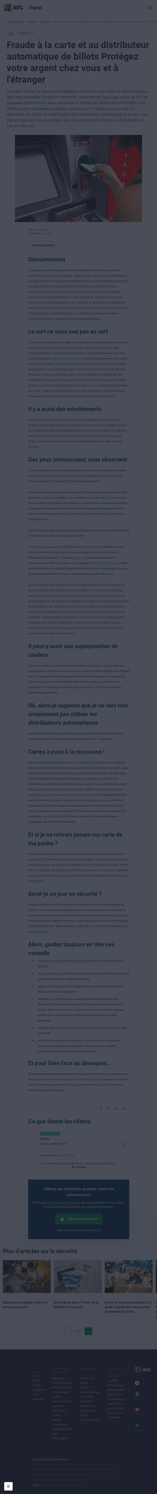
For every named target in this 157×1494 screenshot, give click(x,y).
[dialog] (78, 747)
